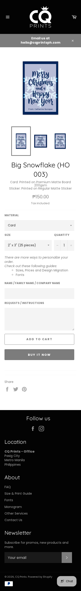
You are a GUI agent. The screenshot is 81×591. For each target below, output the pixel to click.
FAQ (7, 487)
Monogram (13, 507)
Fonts (20, 275)
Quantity (61, 235)
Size (7, 235)
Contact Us (13, 520)
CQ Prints (21, 577)
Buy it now (39, 355)
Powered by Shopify (40, 577)
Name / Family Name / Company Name (32, 283)
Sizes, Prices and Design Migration (42, 270)
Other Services (16, 513)
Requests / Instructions (24, 303)
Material (11, 215)
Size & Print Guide (18, 493)
